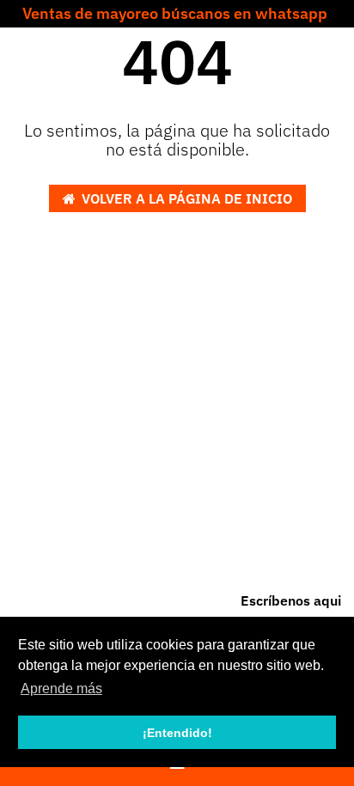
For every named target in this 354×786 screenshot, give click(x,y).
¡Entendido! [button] (177, 733)
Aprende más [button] (61, 688)
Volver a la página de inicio (187, 198)
